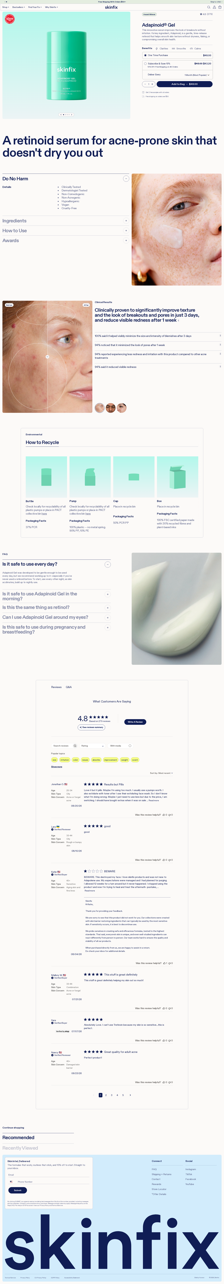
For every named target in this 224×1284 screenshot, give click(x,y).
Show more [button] (56, 766)
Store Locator (159, 1189)
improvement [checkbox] (110, 759)
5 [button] (123, 1095)
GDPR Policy (55, 1278)
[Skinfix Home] (111, 7)
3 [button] (111, 1095)
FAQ (154, 1169)
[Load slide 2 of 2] (6, 2)
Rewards (156, 1184)
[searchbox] (61, 745)
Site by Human (199, 1278)
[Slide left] (61, 114)
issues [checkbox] (85, 759)
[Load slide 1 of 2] (5, 2)
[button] (5, 7)
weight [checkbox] (124, 759)
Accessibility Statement (72, 1278)
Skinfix (217, 1278)
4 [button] (117, 1095)
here (44, 513)
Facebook (190, 1179)
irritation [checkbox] (65, 759)
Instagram (190, 1169)
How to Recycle (42, 442)
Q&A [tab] (69, 687)
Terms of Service (10, 1278)
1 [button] (100, 1095)
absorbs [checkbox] (96, 759)
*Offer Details (159, 1194)
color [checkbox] (75, 759)
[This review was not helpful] (169, 814)
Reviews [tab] (56, 687)
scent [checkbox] (135, 759)
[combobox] (92, 745)
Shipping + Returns (161, 1174)
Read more (154, 800)
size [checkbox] (54, 759)
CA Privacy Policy (40, 1278)
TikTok (188, 1174)
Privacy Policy (25, 1278)
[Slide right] (71, 114)
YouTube (189, 1184)
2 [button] (106, 1095)
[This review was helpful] (164, 814)
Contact (156, 1179)
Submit (17, 1190)
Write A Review (135, 722)
